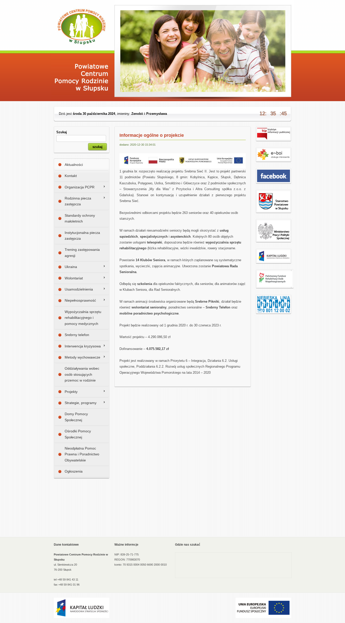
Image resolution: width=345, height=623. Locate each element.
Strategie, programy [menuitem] (80, 403)
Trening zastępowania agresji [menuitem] (82, 252)
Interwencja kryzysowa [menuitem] (83, 346)
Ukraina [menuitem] (71, 267)
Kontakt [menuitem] (71, 176)
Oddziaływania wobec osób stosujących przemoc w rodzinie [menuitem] (82, 374)
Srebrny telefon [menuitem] (77, 335)
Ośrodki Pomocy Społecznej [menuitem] (78, 434)
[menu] (81, 318)
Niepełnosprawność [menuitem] (80, 300)
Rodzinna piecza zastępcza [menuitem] (78, 201)
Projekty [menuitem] (71, 392)
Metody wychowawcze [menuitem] (82, 357)
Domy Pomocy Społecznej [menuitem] (76, 417)
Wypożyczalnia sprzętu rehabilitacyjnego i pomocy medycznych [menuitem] (83, 318)
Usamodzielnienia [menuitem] (79, 289)
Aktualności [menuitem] (74, 165)
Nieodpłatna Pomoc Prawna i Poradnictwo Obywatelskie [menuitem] (82, 454)
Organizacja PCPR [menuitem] (79, 187)
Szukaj (61, 132)
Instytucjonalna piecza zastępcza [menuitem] (82, 235)
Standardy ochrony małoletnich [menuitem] (80, 218)
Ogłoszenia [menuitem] (74, 471)
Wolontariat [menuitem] (74, 278)
